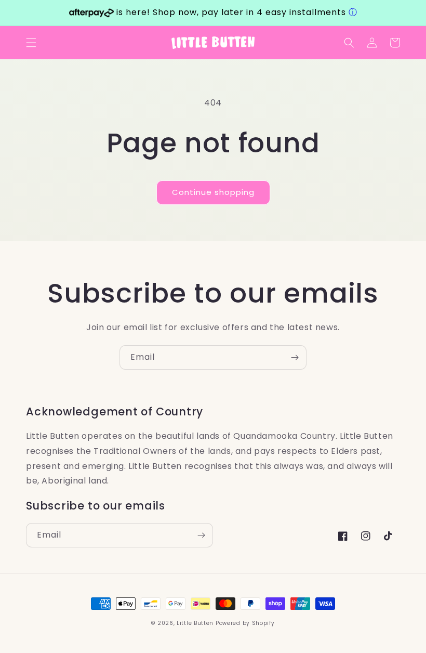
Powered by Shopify (245, 623)
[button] (31, 42)
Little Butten (196, 623)
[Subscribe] (294, 357)
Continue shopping (213, 192)
